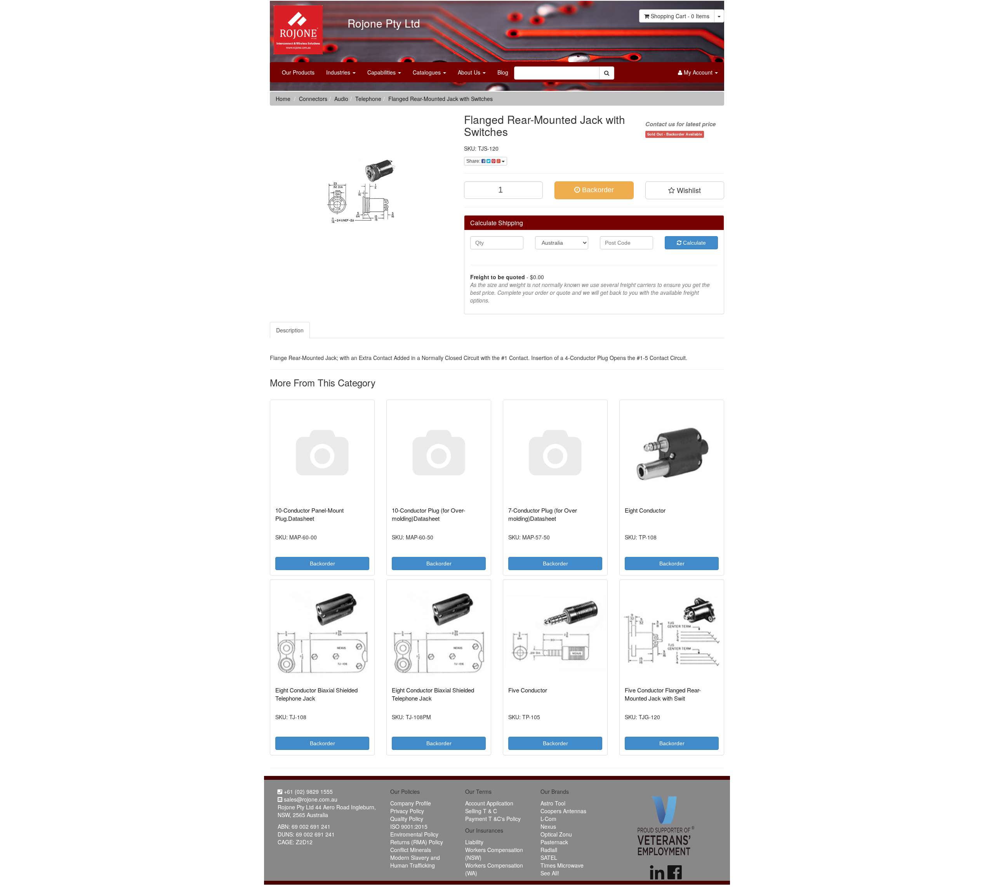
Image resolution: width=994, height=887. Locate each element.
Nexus (548, 826)
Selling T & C (481, 811)
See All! (549, 873)
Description (290, 330)
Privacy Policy (407, 811)
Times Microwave (562, 865)
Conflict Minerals (410, 850)
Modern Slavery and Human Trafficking (415, 861)
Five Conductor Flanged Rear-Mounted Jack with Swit (663, 694)
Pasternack (554, 842)
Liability (474, 842)
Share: (473, 161)
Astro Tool (552, 803)
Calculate (693, 243)
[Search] (606, 73)
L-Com (548, 819)
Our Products (298, 72)
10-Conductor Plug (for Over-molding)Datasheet (428, 514)
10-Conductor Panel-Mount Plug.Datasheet (309, 514)
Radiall (548, 850)
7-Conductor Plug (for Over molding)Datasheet (542, 514)
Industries (339, 72)
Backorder (597, 190)
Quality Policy (406, 819)
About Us (470, 72)
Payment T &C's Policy (493, 819)
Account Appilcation (489, 803)
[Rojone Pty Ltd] (296, 27)
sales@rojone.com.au (309, 799)
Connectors (313, 99)
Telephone (368, 99)
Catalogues (427, 72)
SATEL (548, 857)
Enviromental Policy (414, 834)
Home (283, 99)
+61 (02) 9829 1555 (307, 791)
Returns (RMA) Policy (416, 842)
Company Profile (410, 803)
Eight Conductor (645, 510)
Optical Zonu (556, 834)
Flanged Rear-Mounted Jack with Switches (440, 99)
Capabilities (382, 72)
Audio (341, 99)
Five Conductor (527, 690)
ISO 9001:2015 (408, 826)
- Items (680, 16)
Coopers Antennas (563, 811)
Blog (502, 72)
